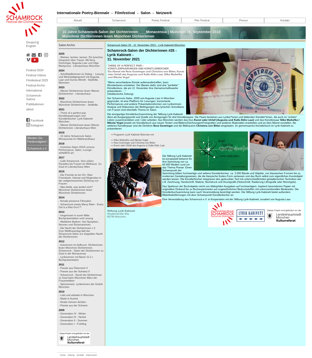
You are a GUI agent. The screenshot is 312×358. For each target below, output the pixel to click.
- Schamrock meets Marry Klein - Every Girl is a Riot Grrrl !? (81, 206)
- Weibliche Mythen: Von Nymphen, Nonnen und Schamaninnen (79, 223)
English (31, 46)
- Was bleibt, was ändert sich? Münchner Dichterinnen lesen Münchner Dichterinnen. (76, 190)
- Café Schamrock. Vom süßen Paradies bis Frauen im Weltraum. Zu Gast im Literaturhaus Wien (80, 163)
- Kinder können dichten (72, 302)
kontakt (80, 355)
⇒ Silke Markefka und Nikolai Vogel (129, 140)
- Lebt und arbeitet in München (76, 295)
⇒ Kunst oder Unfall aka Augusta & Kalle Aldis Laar (138, 145)
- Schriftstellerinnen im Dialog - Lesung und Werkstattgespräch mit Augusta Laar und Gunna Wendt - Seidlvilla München (81, 78)
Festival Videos (36, 75)
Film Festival (201, 20)
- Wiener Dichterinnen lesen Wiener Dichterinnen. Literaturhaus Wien (79, 126)
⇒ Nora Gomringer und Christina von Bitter (133, 142)
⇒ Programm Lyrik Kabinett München (130, 134)
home (63, 355)
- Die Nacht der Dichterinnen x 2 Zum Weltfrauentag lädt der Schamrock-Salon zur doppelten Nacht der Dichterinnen (81, 232)
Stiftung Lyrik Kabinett (121, 210)
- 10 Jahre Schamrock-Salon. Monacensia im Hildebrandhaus (77, 137)
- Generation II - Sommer (73, 320)
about (29, 109)
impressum (91, 355)
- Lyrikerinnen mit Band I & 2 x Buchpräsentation (76, 258)
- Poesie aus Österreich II (73, 268)
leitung (71, 355)
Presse (243, 20)
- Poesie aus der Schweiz (73, 305)
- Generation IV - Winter (72, 313)
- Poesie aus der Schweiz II (74, 271)
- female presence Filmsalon (75, 200)
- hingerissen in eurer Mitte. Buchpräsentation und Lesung (76, 217)
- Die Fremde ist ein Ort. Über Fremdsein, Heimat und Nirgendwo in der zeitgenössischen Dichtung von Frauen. (80, 179)
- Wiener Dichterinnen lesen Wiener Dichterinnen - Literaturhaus (79, 92)
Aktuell (78, 20)
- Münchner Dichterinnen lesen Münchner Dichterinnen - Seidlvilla (78, 103)
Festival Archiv (35, 85)
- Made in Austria (68, 298)
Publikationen (35, 104)
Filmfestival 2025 (37, 80)
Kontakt (284, 20)
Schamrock (119, 20)
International (34, 90)
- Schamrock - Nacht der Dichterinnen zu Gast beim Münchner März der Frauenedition (80, 277)
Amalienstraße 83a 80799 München (118, 215)
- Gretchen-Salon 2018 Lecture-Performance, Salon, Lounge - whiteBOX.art (77, 150)
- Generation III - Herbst (72, 317)
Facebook (37, 120)
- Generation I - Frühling (72, 323)
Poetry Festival (160, 20)
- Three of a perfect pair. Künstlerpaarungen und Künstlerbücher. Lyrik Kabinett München (76, 117)
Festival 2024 (35, 70)
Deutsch (32, 42)
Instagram (37, 125)
